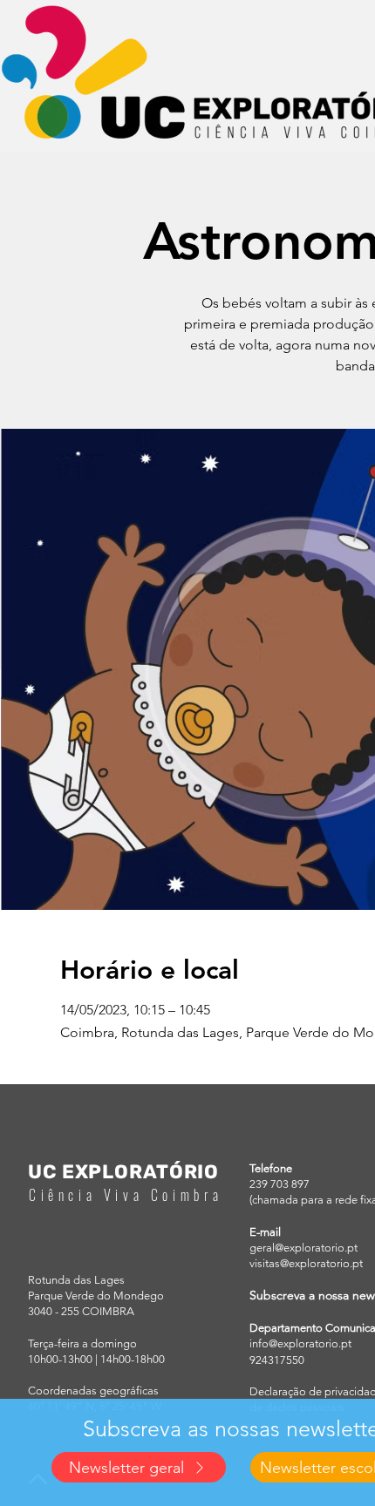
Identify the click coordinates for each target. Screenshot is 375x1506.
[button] (138, 1467)
